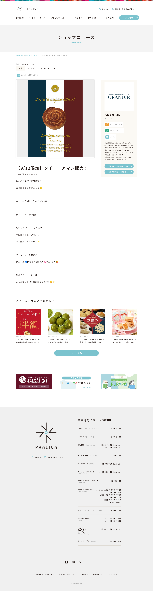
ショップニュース (37, 18)
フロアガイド (76, 18)
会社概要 (85, 574)
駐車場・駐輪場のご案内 (124, 9)
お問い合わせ (98, 574)
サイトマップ (112, 574)
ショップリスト (58, 18)
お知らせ (20, 18)
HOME (20, 55)
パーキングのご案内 (55, 457)
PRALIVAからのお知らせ (45, 574)
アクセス (105, 9)
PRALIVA (79, 583)
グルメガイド (94, 18)
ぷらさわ (129, 17)
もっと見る (76, 353)
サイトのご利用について (68, 574)
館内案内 (110, 18)
